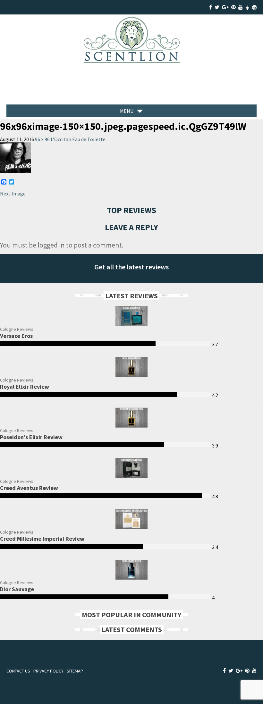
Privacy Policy (48, 671)
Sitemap (75, 671)
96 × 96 (42, 139)
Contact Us (18, 671)
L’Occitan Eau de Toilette (78, 139)
